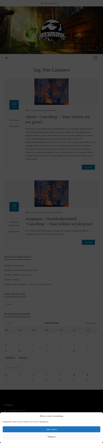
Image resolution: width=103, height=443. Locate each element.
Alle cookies (51, 429)
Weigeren (52, 437)
